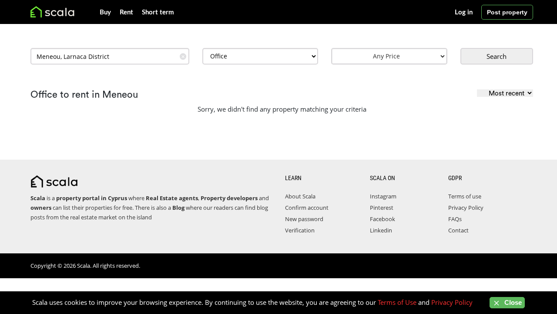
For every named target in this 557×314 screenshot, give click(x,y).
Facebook (382, 219)
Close (512, 302)
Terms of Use (397, 302)
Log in (464, 12)
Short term (158, 12)
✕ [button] (183, 56)
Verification (300, 230)
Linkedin (381, 230)
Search (497, 56)
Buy (105, 12)
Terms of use (464, 196)
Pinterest (381, 208)
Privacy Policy (465, 208)
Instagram (383, 196)
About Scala (300, 196)
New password (304, 219)
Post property (507, 12)
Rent (126, 12)
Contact (458, 230)
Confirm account (307, 208)
